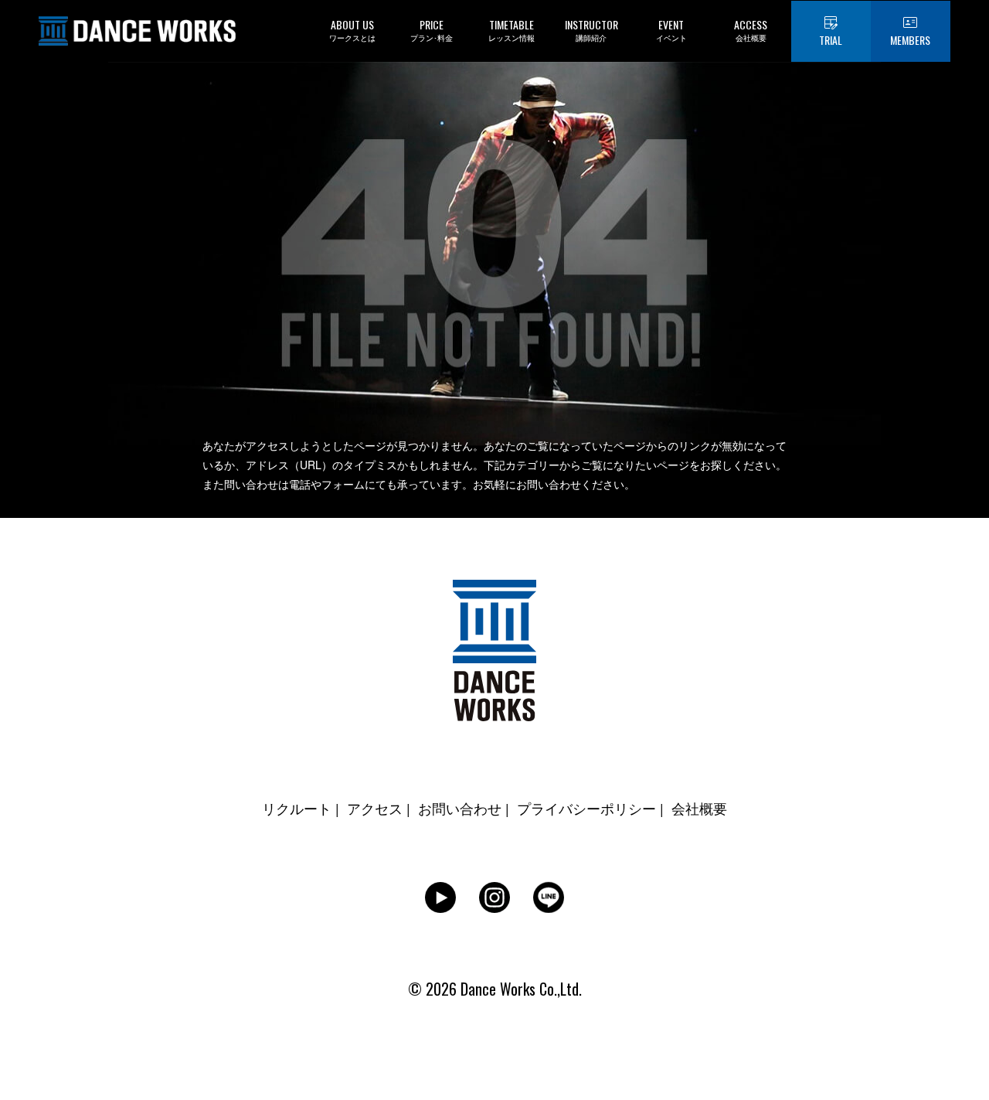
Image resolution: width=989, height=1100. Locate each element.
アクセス (375, 808)
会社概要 (699, 808)
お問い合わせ (459, 808)
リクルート (296, 808)
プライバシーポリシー (586, 808)
